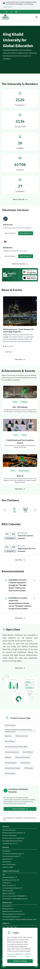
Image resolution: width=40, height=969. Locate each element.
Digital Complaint (7, 893)
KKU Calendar (28, 768)
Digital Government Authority (11, 911)
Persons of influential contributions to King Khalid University (18, 731)
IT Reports (5, 883)
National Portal (6, 909)
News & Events (25, 763)
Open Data (8, 736)
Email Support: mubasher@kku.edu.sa (13, 899)
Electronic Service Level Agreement (13, 838)
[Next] (35, 510)
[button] (17, 11)
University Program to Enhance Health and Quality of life (19, 919)
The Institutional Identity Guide (12, 854)
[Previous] (5, 510)
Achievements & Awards (12, 768)
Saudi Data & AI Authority (10, 917)
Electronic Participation (23, 757)
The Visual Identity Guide (10, 856)
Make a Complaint (7, 891)
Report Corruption (7, 885)
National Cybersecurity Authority (12, 914)
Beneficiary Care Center (9, 880)
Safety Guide (6, 859)
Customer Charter (7, 867)
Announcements (10, 773)
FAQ (3, 875)
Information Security (8, 844)
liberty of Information (9, 864)
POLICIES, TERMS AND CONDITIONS (15, 955)
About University (10, 725)
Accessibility (6, 851)
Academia (8, 757)
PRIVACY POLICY (28, 955)
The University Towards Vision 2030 (16, 747)
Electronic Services (22, 736)
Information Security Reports (11, 888)
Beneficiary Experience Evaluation (12, 833)
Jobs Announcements (11, 752)
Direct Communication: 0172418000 (13, 896)
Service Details (10, 233)
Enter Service (24, 233)
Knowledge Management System (12, 841)
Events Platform (10, 741)
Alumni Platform (28, 752)
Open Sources (6, 862)
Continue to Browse (20, 961)
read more (8, 352)
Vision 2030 (6, 906)
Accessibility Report (8, 877)
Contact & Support (6, 11)
